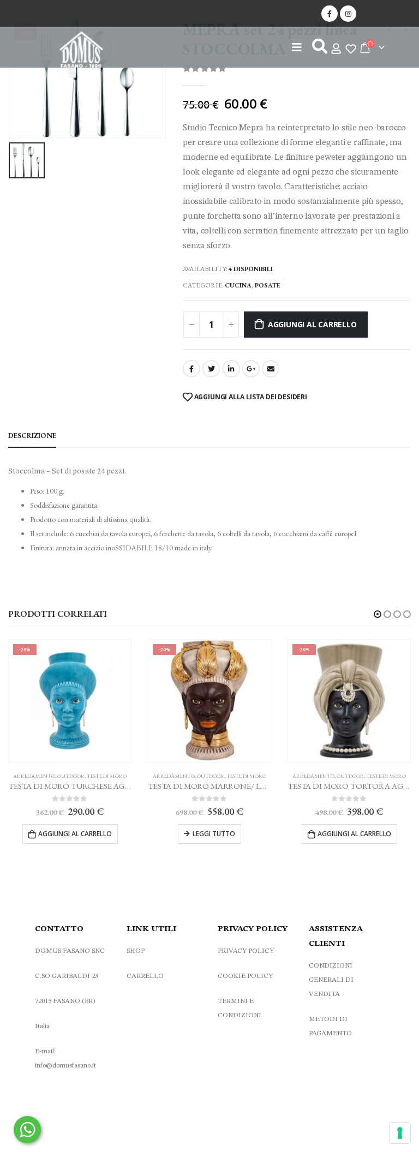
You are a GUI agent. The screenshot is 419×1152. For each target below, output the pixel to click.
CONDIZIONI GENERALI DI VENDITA (331, 980)
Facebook (191, 368)
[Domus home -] (81, 52)
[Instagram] (348, 13)
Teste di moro (107, 775)
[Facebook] (329, 13)
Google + (251, 368)
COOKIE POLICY (245, 976)
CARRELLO (145, 976)
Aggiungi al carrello (312, 324)
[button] (377, 614)
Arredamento (34, 775)
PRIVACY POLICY (246, 951)
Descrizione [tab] (32, 435)
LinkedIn (231, 368)
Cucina (238, 285)
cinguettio (211, 368)
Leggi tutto (214, 833)
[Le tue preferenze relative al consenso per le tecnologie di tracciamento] (400, 1133)
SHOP (136, 951)
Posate (267, 285)
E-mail (270, 368)
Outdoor (71, 775)
